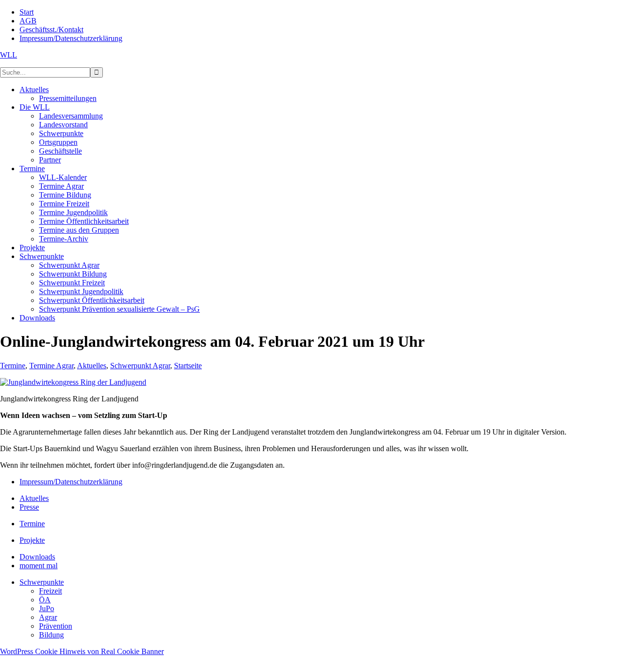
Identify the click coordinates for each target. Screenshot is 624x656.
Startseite (188, 365)
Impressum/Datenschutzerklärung (71, 481)
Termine (12, 365)
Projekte (32, 540)
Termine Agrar (51, 365)
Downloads (37, 557)
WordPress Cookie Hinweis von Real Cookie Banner (82, 651)
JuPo (46, 608)
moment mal (39, 565)
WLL (8, 55)
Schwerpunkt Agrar (140, 365)
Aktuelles (91, 365)
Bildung (51, 635)
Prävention (55, 626)
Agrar (48, 617)
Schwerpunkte (42, 582)
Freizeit (50, 591)
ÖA (45, 600)
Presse (29, 507)
